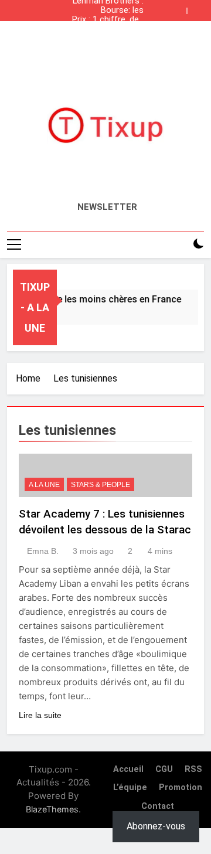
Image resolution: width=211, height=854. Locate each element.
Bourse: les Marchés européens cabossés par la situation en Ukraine (113, 10)
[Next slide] (198, 7)
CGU (164, 769)
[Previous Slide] (180, 7)
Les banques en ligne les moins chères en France (110, 29)
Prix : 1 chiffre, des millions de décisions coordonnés (108, 20)
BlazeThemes (52, 809)
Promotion (180, 787)
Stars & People (100, 485)
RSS (193, 769)
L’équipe (130, 787)
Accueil (128, 769)
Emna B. (43, 551)
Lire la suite (40, 715)
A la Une (44, 485)
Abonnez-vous (156, 826)
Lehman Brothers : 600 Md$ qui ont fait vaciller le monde (108, 38)
